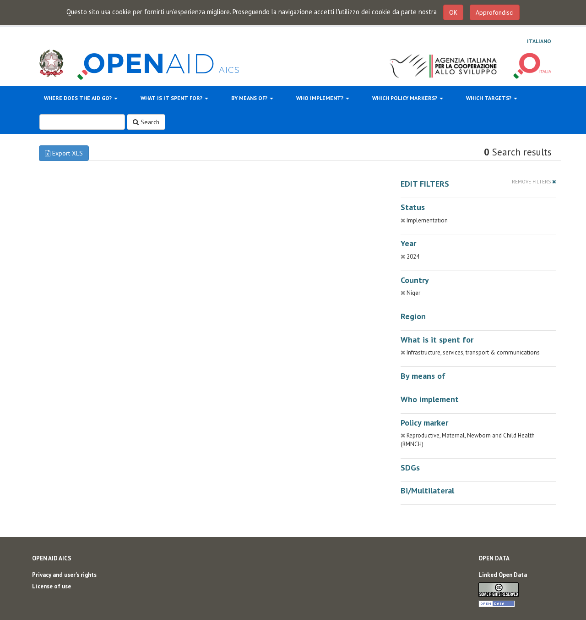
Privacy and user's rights (64, 575)
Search (149, 122)
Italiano (539, 41)
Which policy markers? (405, 97)
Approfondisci (495, 12)
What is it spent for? (172, 97)
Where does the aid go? (78, 97)
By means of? (250, 97)
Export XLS (66, 153)
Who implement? (320, 97)
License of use (51, 586)
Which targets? (489, 97)
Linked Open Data (502, 575)
